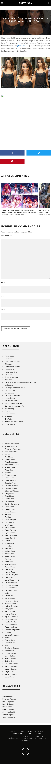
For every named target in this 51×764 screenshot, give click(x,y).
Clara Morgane (10, 496)
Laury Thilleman (8, 704)
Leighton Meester (11, 585)
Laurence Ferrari (11, 582)
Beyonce (8, 472)
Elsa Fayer (9, 517)
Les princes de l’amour (13, 395)
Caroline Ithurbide (11, 486)
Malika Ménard (7, 707)
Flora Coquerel (8, 701)
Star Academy (10, 414)
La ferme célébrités (12, 367)
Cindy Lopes (9, 493)
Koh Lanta (8, 380)
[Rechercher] (49, 3)
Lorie (7, 593)
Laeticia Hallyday (11, 575)
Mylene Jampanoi (11, 616)
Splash (7, 411)
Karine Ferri (9, 554)
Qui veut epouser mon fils (14, 406)
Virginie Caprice (11, 669)
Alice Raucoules (11, 451)
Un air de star (10, 424)
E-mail (4, 296)
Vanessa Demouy (11, 664)
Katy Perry (9, 559)
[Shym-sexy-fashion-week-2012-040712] (25, 72)
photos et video (23, 46)
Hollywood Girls (11, 372)
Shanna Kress (10, 640)
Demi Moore (9, 501)
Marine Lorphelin (8, 709)
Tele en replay (7, 714)
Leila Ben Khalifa (11, 588)
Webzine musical (8, 717)
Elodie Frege (10, 509)
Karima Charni (10, 551)
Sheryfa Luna (10, 643)
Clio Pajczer (9, 499)
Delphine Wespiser (9, 699)
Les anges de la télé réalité (15, 387)
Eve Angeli (9, 525)
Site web (5, 309)
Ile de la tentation (11, 377)
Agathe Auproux (11, 446)
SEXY (39, 733)
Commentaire (6, 236)
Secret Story (9, 408)
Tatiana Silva (9, 661)
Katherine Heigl (10, 556)
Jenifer (7, 541)
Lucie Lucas (9, 596)
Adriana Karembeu (12, 444)
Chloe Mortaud (7, 696)
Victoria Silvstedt (11, 666)
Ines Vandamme (11, 535)
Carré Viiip (9, 359)
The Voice (8, 419)
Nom (3, 282)
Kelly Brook (9, 561)
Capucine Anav (10, 483)
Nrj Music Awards (11, 401)
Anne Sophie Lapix (12, 465)
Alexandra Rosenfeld (13, 449)
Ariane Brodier (10, 467)
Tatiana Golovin (10, 658)
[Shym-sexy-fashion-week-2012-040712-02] (25, 116)
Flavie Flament (10, 530)
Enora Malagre (10, 520)
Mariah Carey (10, 598)
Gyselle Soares (10, 533)
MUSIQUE (17, 733)
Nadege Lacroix (11, 619)
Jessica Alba (9, 543)
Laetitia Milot (9, 577)
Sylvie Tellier (10, 656)
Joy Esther (8, 546)
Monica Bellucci (10, 614)
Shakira (7, 637)
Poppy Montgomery (12, 630)
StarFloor (8, 416)
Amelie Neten (10, 459)
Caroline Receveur (12, 488)
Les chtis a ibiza (10, 390)
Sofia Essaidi (9, 651)
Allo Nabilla (9, 356)
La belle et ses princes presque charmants (21, 382)
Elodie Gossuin (10, 512)
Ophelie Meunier (11, 624)
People (35, 24)
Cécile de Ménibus (12, 491)
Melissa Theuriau (11, 606)
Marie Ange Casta (11, 601)
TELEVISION (27, 731)
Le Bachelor (9, 385)
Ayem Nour (9, 470)
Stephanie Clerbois (12, 648)
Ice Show (8, 374)
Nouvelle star (10, 398)
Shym (7, 645)
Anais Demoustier (11, 462)
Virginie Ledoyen (11, 674)
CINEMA (41, 731)
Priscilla (8, 632)
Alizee (7, 454)
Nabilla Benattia (11, 622)
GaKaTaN (16, 24)
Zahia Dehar (9, 677)
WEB (29, 733)
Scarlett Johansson (12, 635)
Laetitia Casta (10, 572)
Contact (25, 740)
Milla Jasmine (10, 611)
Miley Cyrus (9, 609)
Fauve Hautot (10, 527)
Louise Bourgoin (11, 590)
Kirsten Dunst (10, 567)
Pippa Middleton (11, 627)
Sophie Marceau (11, 653)
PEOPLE (12, 731)
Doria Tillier (9, 506)
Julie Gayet (9, 548)
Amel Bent (9, 457)
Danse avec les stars (12, 361)
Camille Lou (9, 478)
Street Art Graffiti (8, 712)
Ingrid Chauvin (10, 538)
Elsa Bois (8, 514)
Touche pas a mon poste (14, 422)
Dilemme (8, 364)
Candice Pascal (10, 480)
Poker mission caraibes (13, 403)
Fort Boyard (9, 369)
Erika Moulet (9, 522)
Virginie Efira (9, 671)
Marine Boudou (10, 603)
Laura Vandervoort (12, 580)
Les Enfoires (9, 393)
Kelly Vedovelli (10, 564)
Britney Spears (10, 475)
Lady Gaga (9, 569)
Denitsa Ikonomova (12, 504)
